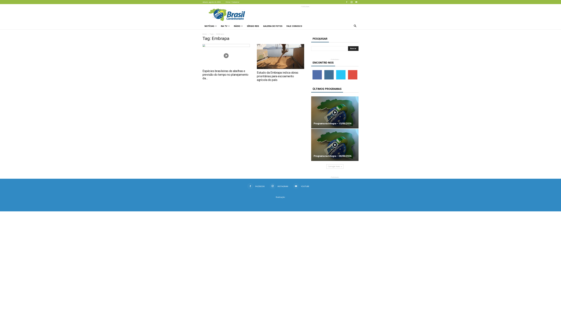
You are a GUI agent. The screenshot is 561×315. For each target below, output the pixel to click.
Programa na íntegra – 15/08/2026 (332, 123)
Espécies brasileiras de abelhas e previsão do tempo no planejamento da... (225, 74)
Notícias (209, 26)
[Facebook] (346, 2)
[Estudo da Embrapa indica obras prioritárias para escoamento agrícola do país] (280, 56)
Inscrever (352, 71)
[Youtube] (356, 2)
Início (204, 34)
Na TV (224, 26)
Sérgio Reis (253, 26)
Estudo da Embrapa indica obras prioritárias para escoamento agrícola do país (277, 76)
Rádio (237, 26)
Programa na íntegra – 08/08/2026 (332, 156)
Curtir (317, 71)
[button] (355, 26)
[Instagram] (351, 2)
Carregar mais (334, 166)
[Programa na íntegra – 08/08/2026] (335, 145)
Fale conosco (294, 26)
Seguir (329, 71)
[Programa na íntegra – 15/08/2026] (335, 112)
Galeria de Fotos (272, 26)
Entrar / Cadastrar (232, 2)
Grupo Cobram (280, 202)
